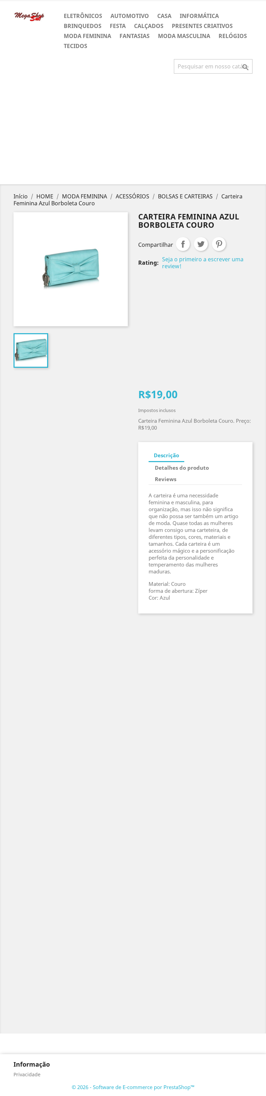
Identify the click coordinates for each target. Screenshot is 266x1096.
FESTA (118, 26)
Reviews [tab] (165, 479)
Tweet (201, 244)
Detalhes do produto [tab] (182, 467)
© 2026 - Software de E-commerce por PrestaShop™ (133, 1087)
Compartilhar (183, 244)
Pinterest (219, 244)
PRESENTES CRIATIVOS (202, 26)
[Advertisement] (134, 131)
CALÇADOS (148, 26)
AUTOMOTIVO (129, 16)
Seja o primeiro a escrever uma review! (202, 263)
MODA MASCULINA (184, 36)
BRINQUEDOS (82, 26)
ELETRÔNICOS (83, 16)
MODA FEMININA (87, 36)
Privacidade (27, 1074)
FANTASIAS (134, 36)
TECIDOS (75, 46)
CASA (164, 16)
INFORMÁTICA (199, 16)
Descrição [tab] (166, 455)
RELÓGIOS (233, 36)
